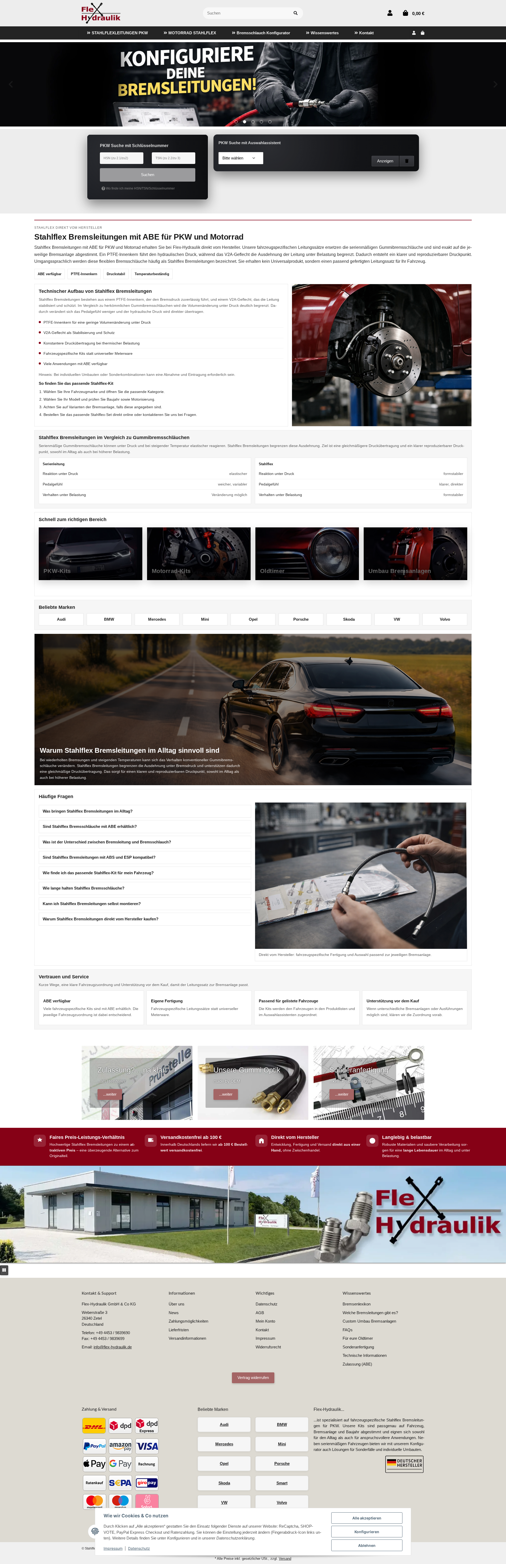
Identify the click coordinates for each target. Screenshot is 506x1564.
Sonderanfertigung (358, 1347)
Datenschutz (139, 1548)
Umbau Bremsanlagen (399, 571)
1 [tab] (236, 121)
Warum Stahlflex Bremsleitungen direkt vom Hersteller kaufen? (100, 919)
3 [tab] (253, 121)
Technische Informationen (365, 1355)
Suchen (147, 174)
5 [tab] (269, 121)
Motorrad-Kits (171, 571)
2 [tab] (244, 121)
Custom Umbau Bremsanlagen (369, 1321)
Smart (282, 1483)
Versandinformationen (187, 1338)
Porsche (301, 619)
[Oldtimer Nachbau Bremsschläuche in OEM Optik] (253, 84)
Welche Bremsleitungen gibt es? (370, 1312)
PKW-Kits (57, 571)
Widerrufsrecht (268, 1347)
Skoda (349, 619)
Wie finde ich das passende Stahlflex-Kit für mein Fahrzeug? (98, 873)
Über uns (176, 1304)
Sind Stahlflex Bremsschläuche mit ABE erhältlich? (90, 826)
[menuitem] (117, 33)
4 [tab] (261, 121)
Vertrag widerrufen (253, 1377)
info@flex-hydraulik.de (113, 1347)
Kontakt (262, 1330)
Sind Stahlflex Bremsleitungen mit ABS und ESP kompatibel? (99, 857)
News (174, 1312)
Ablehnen (367, 1545)
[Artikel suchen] (295, 13)
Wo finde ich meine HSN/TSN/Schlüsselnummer (140, 188)
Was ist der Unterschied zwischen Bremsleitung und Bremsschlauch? (107, 842)
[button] (389, 13)
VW (397, 619)
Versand (285, 1559)
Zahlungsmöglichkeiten (188, 1321)
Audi (61, 619)
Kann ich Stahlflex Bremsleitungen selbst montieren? (92, 903)
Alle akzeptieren (366, 1518)
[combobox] (241, 158)
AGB (260, 1312)
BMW (109, 619)
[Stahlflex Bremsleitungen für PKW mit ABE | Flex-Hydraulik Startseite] (101, 13)
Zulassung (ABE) (357, 1364)
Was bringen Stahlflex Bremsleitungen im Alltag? (88, 811)
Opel (253, 619)
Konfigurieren (366, 1531)
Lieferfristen (179, 1330)
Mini (205, 619)
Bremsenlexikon (357, 1304)
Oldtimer (272, 571)
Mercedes (157, 619)
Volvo (445, 619)
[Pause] (4, 1270)
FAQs (348, 1330)
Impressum (113, 1548)
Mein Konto (265, 1321)
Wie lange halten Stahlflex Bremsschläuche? (83, 888)
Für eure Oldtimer (358, 1338)
